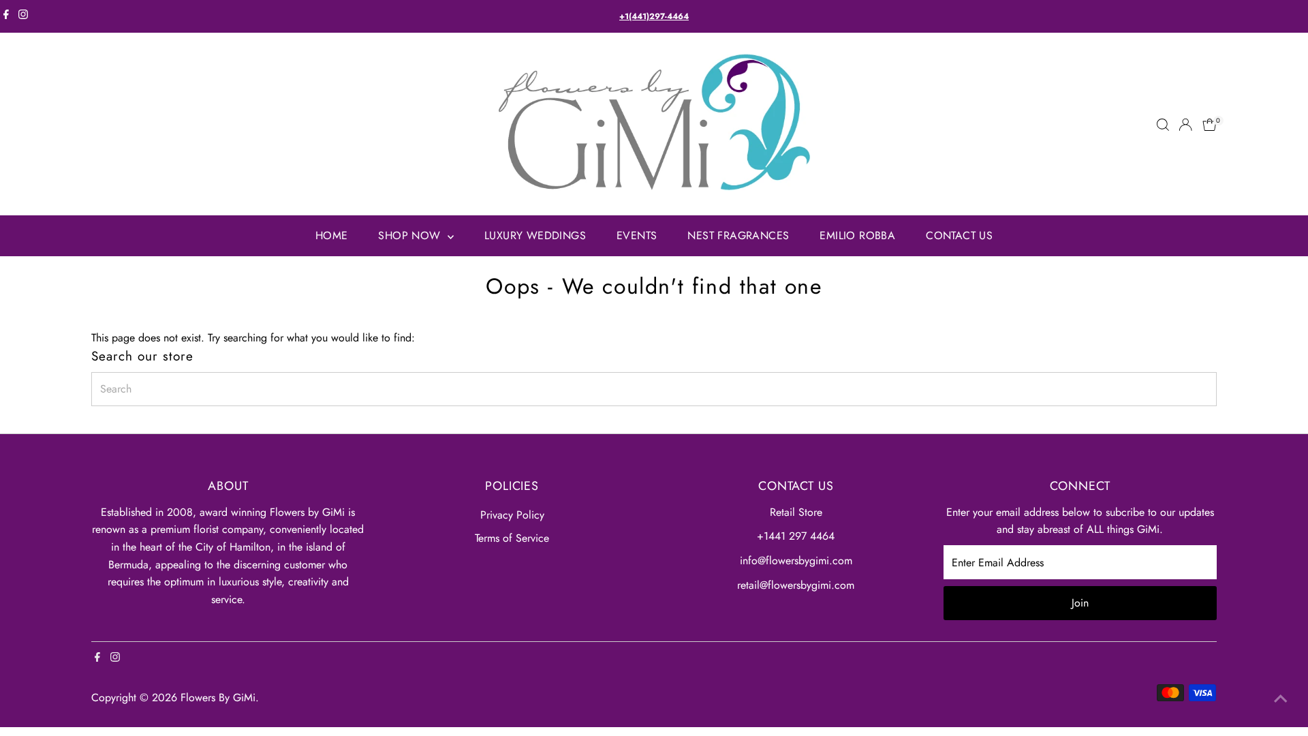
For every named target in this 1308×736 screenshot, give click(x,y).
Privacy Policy (512, 515)
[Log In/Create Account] (1185, 125)
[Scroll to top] (1280, 698)
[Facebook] (6, 16)
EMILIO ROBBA (857, 235)
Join (1080, 603)
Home (331, 235)
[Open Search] (1163, 125)
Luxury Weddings (535, 235)
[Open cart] (1209, 125)
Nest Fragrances (738, 235)
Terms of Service (512, 538)
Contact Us (959, 235)
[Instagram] (23, 16)
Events (637, 235)
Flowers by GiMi (218, 697)
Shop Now (411, 235)
